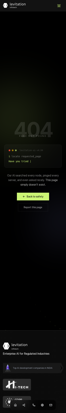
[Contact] (24, 405)
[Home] (15, 405)
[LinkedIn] (42, 405)
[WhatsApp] (34, 405)
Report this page (33, 207)
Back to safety (35, 196)
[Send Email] (51, 405)
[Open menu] (59, 5)
